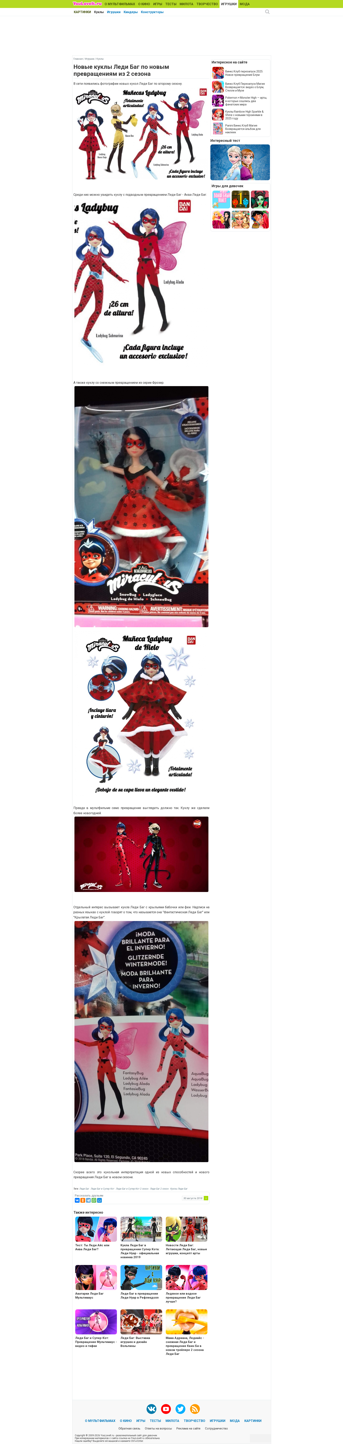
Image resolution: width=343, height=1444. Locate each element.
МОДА (245, 4)
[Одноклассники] (82, 1200)
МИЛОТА (186, 4)
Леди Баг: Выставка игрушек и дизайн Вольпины (135, 1342)
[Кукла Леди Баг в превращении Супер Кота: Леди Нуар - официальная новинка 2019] (141, 1230)
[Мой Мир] (99, 1200)
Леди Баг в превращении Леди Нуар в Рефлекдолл (139, 1295)
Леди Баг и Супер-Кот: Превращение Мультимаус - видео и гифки (96, 1342)
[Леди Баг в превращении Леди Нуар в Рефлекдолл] (141, 1278)
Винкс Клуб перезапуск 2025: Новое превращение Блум (244, 73)
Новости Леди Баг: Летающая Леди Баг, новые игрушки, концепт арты (186, 1249)
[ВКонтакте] (77, 1200)
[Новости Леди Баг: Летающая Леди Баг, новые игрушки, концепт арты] (186, 1230)
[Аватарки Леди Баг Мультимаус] (96, 1278)
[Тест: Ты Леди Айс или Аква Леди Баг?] (96, 1230)
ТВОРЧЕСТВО (207, 4)
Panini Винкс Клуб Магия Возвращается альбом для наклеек (243, 129)
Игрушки (113, 12)
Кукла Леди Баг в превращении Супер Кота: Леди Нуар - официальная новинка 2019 (139, 1251)
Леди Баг (84, 1188)
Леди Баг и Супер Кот (102, 1188)
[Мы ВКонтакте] (151, 1409)
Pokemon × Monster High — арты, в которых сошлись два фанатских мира (246, 101)
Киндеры (131, 12)
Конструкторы (152, 12)
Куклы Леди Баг (179, 1188)
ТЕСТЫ (170, 4)
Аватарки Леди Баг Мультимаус (89, 1295)
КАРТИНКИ (82, 12)
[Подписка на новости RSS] (195, 1409)
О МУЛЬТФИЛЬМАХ (120, 4)
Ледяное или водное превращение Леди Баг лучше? (183, 1297)
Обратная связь (129, 1428)
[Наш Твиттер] (180, 1409)
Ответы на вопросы (158, 1428)
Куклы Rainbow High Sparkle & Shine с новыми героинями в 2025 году (244, 115)
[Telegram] (88, 1200)
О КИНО (144, 4)
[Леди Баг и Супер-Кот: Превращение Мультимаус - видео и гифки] (96, 1322)
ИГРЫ (157, 4)
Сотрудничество (216, 1428)
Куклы (99, 12)
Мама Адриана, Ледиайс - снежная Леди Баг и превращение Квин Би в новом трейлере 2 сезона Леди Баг (185, 1346)
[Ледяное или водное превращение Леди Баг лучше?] (186, 1278)
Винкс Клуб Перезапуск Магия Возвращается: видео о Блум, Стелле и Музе (245, 87)
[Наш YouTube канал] (166, 1409)
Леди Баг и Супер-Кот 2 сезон (132, 1188)
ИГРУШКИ (229, 4)
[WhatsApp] (94, 1200)
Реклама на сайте (188, 1428)
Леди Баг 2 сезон (159, 1188)
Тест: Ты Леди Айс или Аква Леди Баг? (92, 1247)
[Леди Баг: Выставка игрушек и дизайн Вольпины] (141, 1322)
